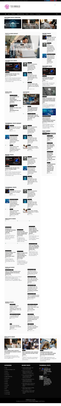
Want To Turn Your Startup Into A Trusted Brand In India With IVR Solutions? (22, 255)
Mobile (27, 14)
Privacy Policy (21, 0)
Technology (38, 14)
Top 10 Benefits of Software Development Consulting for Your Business (15, 99)
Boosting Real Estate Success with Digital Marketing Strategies (22, 233)
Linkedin (49, 0)
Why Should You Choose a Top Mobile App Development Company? (33, 327)
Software (32, 14)
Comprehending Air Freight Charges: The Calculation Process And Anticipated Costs (51, 167)
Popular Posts (46, 133)
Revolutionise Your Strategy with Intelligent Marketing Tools (10, 254)
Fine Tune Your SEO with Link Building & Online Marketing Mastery (33, 280)
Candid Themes (41, 401)
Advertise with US (25, 0)
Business (13, 14)
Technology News (11, 60)
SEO (36, 243)
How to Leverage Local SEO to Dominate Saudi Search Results (33, 296)
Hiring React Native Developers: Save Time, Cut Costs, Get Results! (33, 117)
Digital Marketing (20, 14)
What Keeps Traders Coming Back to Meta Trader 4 (29, 26)
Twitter (47, 0)
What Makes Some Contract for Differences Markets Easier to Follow (12, 25)
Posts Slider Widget (11, 33)
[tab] (45, 133)
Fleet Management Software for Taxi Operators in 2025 (33, 109)
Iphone (48, 135)
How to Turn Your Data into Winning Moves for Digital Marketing (34, 247)
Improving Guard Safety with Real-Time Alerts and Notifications (33, 307)
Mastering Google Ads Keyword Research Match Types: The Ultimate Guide (51, 156)
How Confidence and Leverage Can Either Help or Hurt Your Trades (48, 27)
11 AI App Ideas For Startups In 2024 (14, 316)
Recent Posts (52, 133)
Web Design (7, 393)
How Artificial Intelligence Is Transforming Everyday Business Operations (14, 139)
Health (6, 381)
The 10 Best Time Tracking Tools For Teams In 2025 (30, 101)
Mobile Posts (9, 302)
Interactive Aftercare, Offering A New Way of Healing (10, 230)
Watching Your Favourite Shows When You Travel (22, 46)
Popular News (9, 267)
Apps (9, 14)
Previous (5, 25)
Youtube (53, 0)
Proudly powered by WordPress (22, 401)
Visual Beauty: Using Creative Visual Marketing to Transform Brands (33, 231)
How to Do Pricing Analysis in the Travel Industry (15, 327)
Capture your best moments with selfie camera (50, 146)
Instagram (50, 0)
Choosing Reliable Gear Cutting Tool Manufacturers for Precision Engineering (48, 353)
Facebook (44, 0)
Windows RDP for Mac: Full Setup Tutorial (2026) (12, 74)
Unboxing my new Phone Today (50, 138)
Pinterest (52, 0)
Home (11, 0)
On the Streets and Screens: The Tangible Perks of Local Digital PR (33, 85)
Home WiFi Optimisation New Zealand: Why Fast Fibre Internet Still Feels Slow (33, 76)
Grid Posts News (10, 218)
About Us (14, 0)
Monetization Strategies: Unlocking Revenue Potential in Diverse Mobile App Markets (33, 318)
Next (56, 25)
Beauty (6, 371)
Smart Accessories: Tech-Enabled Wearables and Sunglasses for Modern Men (32, 67)
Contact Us (17, 0)
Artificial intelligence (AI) (14, 135)
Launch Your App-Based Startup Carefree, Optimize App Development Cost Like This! (15, 308)
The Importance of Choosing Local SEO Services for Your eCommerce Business (33, 288)
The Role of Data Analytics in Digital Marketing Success (33, 272)
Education (7, 378)
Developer (8, 92)
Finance (24, 23)
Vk (54, 0)
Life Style (22, 44)
